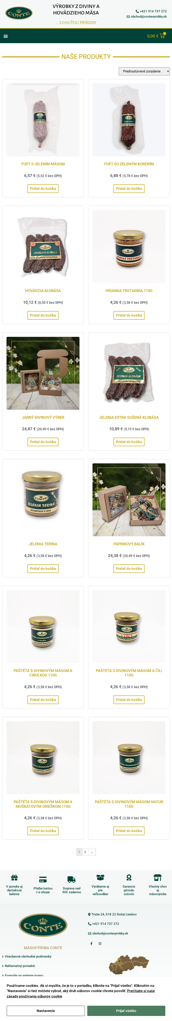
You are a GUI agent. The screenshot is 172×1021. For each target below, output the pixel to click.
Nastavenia (46, 1011)
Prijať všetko (126, 1011)
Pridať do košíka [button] (43, 188)
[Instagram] (100, 943)
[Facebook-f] (91, 943)
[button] (5, 35)
